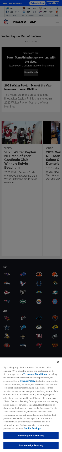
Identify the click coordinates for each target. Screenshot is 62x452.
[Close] (58, 359)
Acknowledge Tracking (31, 445)
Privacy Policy (28, 377)
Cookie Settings (11, 428)
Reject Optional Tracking (31, 435)
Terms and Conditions (36, 370)
